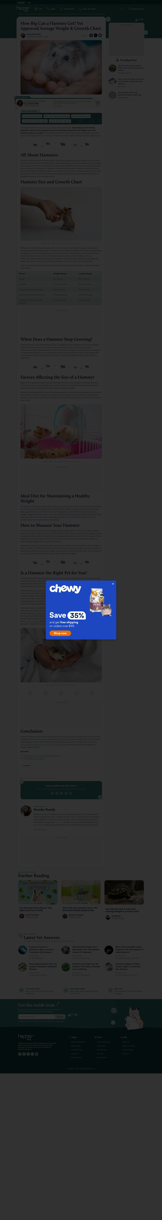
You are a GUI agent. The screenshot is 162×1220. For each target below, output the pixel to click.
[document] (81, 610)
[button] (113, 584)
